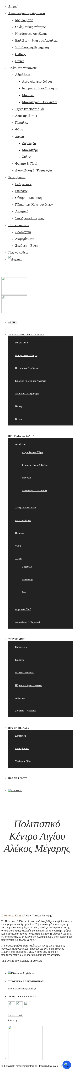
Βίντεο (19, 61)
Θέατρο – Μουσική (28, 197)
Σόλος (26, 156)
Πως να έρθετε (18, 252)
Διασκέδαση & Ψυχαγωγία (33, 170)
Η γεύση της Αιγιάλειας (31, 33)
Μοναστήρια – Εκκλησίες (39, 102)
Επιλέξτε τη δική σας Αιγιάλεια (36, 40)
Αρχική (13, 6)
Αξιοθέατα (22, 74)
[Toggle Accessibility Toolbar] (66, 1064)
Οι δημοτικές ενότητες (30, 27)
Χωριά (19, 136)
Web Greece (59, 1065)
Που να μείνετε (18, 225)
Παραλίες (21, 122)
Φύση (19, 129)
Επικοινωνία (15, 1015)
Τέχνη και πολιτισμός (29, 109)
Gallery (20, 54)
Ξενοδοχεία (23, 232)
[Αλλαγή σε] (15, 259)
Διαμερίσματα (24, 239)
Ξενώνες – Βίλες (26, 245)
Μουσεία (28, 95)
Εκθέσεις (21, 191)
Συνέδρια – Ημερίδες (29, 218)
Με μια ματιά (24, 20)
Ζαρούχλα (29, 143)
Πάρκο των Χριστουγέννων (34, 204)
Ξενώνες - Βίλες (23, 761)
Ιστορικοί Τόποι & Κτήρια (40, 88)
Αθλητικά (21, 211)
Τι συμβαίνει (16, 177)
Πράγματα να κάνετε (22, 68)
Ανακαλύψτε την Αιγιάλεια (26, 13)
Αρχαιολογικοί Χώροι (37, 81)
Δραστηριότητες (26, 115)
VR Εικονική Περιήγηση (32, 47)
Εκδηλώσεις (23, 184)
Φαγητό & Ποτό (26, 163)
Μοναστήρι (30, 150)
